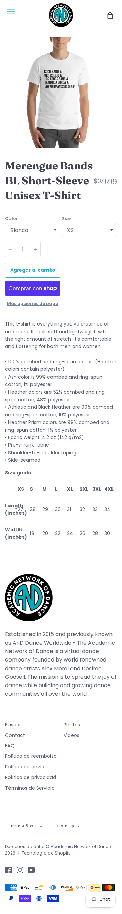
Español (24, 826)
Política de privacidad (30, 777)
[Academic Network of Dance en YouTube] (31, 870)
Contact (15, 735)
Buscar (13, 724)
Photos (72, 724)
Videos (71, 735)
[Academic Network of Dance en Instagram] (20, 870)
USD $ (66, 826)
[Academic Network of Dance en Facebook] (8, 870)
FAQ (10, 745)
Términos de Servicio (30, 788)
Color (11, 218)
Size (66, 218)
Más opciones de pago (32, 303)
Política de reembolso (31, 756)
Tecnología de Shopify (46, 853)
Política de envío (24, 766)
